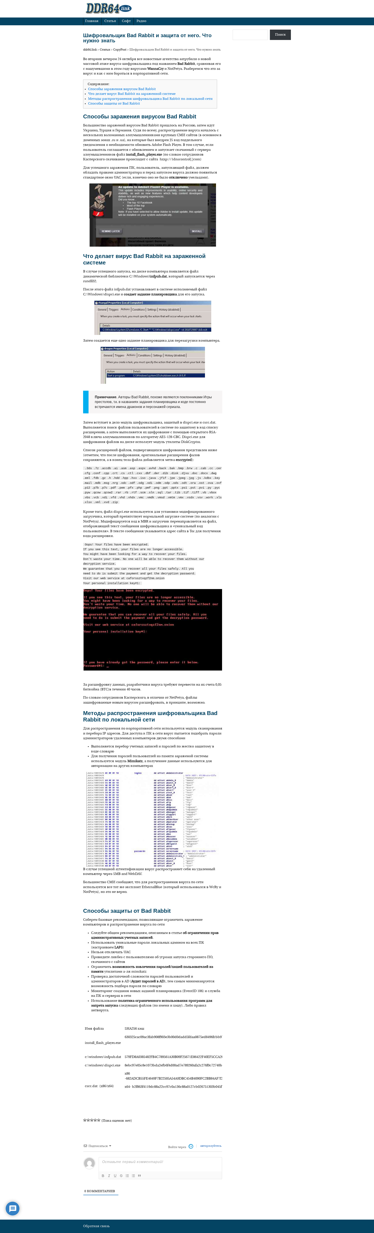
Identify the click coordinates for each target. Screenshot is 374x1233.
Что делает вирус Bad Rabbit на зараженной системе (132, 94)
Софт (126, 21)
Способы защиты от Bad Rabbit (114, 103)
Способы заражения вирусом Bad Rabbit (122, 89)
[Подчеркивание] (115, 1175)
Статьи (110, 21)
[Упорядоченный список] (127, 1175)
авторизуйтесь (211, 1146)
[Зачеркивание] (121, 1175)
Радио (141, 21)
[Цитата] (139, 1175)
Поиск (280, 35)
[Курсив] (109, 1175)
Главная (91, 21)
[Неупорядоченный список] (133, 1175)
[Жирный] (103, 1175)
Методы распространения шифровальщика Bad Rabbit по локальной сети (150, 99)
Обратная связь (96, 1226)
